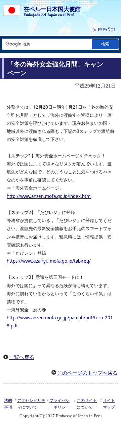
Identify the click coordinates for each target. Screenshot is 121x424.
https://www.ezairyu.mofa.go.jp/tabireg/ (49, 261)
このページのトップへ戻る (87, 373)
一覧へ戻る (21, 357)
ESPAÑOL (107, 30)
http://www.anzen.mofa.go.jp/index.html (49, 196)
